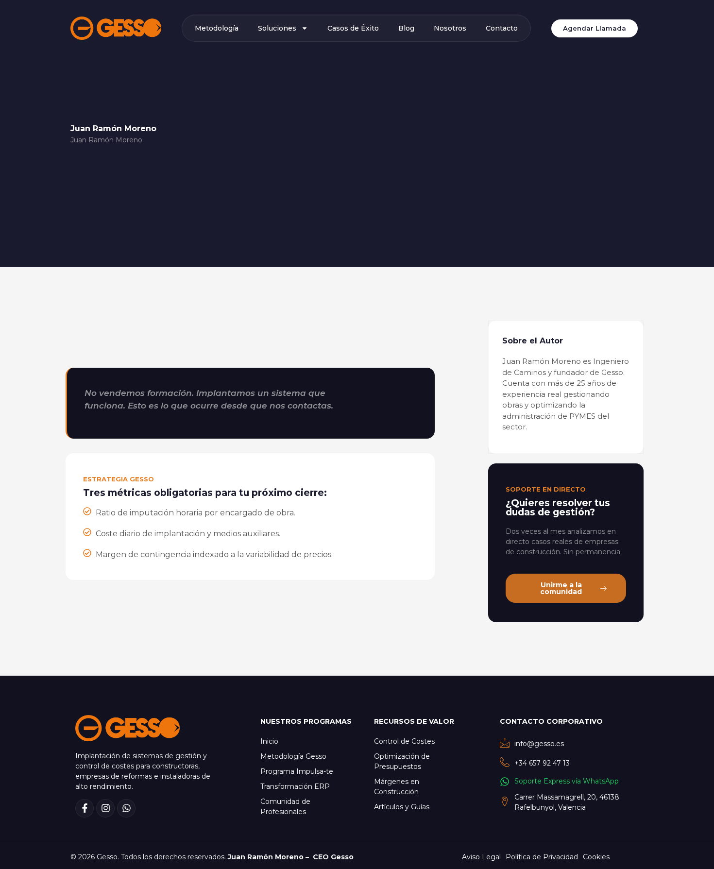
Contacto (502, 28)
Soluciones (277, 28)
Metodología (216, 28)
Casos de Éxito (353, 28)
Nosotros (450, 28)
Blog (406, 28)
